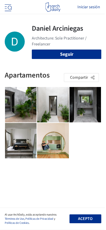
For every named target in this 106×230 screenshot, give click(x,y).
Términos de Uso (14, 219)
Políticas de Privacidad (39, 219)
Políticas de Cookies (17, 223)
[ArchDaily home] (52, 7)
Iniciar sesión (88, 7)
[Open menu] (8, 7)
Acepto (85, 219)
